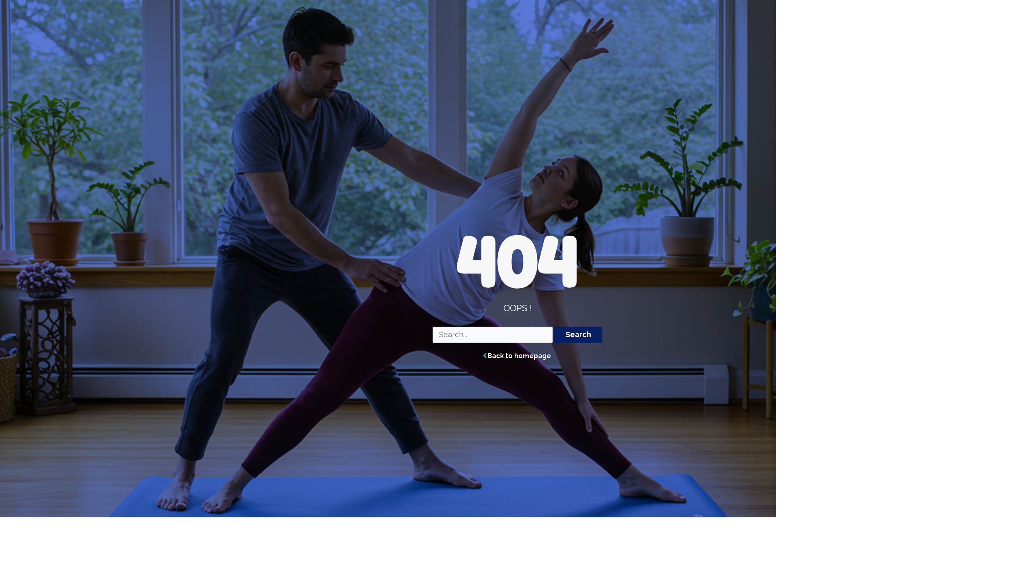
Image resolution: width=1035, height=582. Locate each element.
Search (578, 335)
